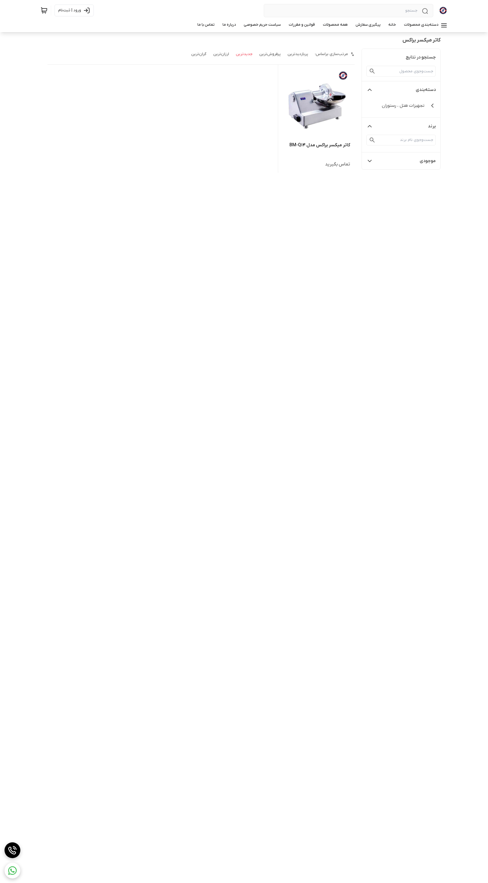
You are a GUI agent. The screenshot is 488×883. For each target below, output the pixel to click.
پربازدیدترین (297, 54)
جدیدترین (244, 54)
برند (432, 126)
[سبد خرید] (44, 10)
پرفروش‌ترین (270, 54)
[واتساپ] (12, 870)
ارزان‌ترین (221, 54)
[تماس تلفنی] (12, 850)
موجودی (428, 161)
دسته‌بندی (426, 90)
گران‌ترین (198, 54)
